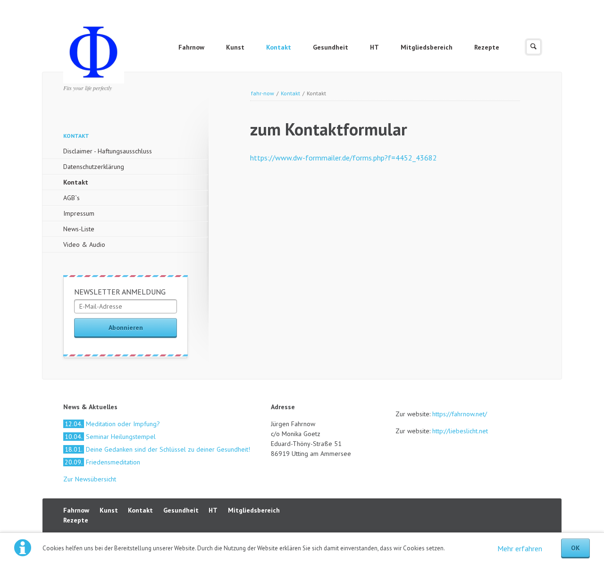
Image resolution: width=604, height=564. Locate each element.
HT (374, 47)
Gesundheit (330, 47)
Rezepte (486, 47)
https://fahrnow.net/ (459, 414)
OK (575, 548)
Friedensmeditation (102, 462)
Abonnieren (126, 327)
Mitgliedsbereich (427, 47)
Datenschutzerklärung (93, 166)
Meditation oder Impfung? (112, 424)
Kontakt (278, 47)
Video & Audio (84, 244)
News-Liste (78, 229)
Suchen (533, 47)
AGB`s (71, 198)
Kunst (235, 47)
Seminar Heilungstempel (110, 436)
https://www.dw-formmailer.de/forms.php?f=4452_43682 (343, 157)
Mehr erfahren (519, 548)
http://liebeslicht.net (459, 431)
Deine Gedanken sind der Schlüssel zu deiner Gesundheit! (157, 449)
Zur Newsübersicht (89, 479)
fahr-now (262, 93)
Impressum (78, 213)
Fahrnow (191, 47)
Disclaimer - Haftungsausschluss (107, 151)
